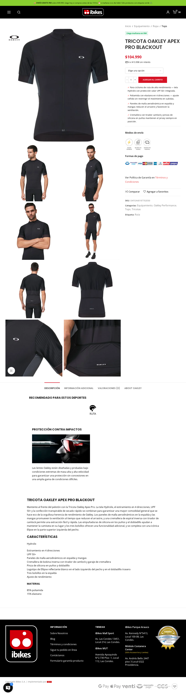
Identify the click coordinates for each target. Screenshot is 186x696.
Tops (164, 26)
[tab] (52, 386)
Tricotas (136, 209)
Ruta (137, 214)
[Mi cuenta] (168, 12)
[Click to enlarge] (11, 370)
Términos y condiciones (63, 644)
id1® (49, 682)
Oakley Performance (165, 205)
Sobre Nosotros (59, 633)
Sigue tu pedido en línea (63, 649)
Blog (52, 638)
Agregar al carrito (153, 79)
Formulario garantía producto (67, 660)
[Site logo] (93, 12)
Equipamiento (142, 26)
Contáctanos (57, 655)
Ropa (156, 26)
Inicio (128, 26)
